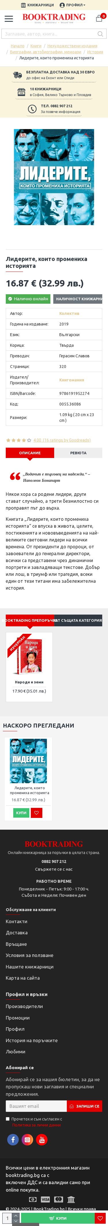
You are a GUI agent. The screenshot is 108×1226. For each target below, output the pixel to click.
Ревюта (78, 453)
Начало (17, 46)
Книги (36, 46)
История (95, 52)
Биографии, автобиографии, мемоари (45, 52)
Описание (30, 453)
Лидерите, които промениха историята (29, 790)
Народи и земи (29, 682)
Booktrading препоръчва (30, 620)
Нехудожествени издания (72, 46)
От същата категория (78, 620)
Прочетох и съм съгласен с (37, 1122)
